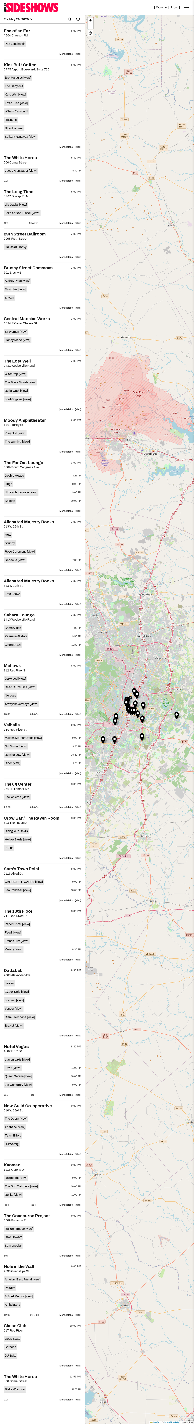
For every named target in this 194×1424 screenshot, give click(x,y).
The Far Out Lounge (23, 462)
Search (69, 19)
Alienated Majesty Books (29, 522)
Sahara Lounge (19, 615)
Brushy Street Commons (28, 268)
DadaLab (13, 970)
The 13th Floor (18, 911)
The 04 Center (18, 784)
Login (174, 7)
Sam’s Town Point (21, 869)
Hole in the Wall (19, 1266)
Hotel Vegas (16, 1046)
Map (78, 54)
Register (161, 7)
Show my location (90, 33)
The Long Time (18, 192)
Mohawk (12, 665)
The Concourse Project (27, 1216)
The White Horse (20, 158)
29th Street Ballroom (25, 234)
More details (66, 54)
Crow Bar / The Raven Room (31, 818)
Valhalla (12, 725)
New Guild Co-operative (28, 1106)
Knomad (12, 1165)
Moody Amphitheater (25, 420)
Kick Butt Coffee (20, 65)
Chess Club (15, 1326)
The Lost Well (17, 361)
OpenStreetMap (172, 1422)
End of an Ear (17, 31)
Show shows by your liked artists (78, 19)
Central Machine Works (27, 319)
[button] (115, 721)
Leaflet (156, 1422)
